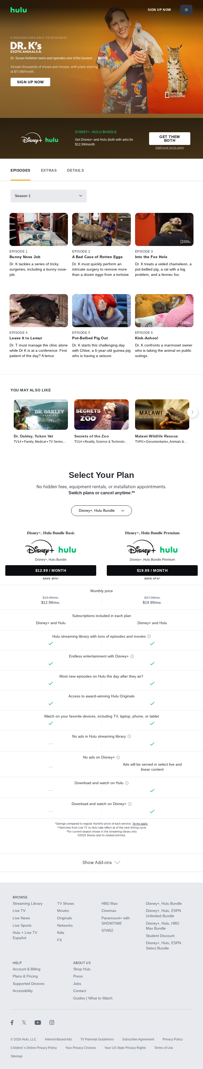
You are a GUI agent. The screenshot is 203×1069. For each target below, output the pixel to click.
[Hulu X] (28, 1022)
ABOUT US (82, 963)
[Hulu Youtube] (42, 1022)
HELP (17, 963)
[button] (20, 169)
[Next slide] (192, 412)
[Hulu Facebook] (16, 1022)
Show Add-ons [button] (97, 863)
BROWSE (20, 897)
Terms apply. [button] (140, 824)
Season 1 (23, 196)
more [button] (103, 58)
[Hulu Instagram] (51, 1022)
